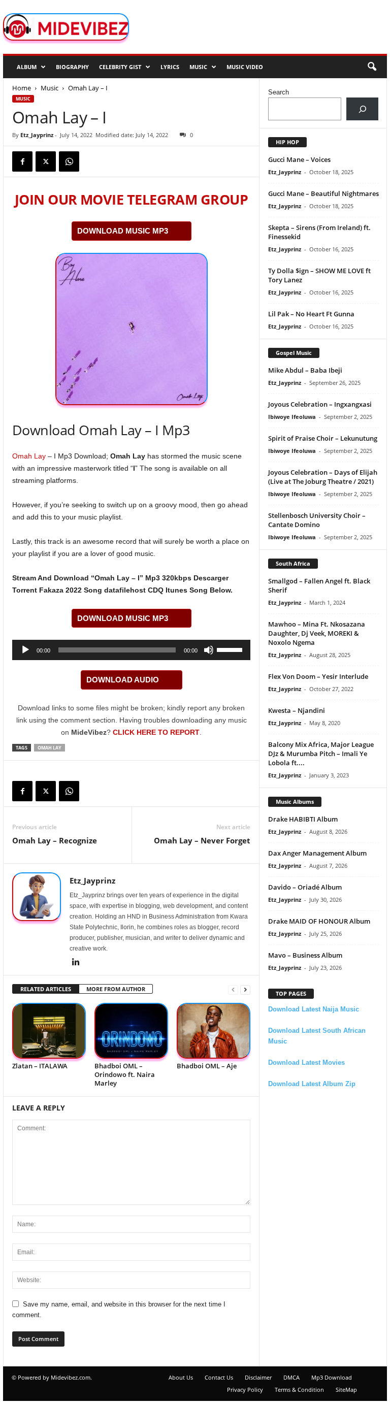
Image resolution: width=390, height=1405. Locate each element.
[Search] (362, 108)
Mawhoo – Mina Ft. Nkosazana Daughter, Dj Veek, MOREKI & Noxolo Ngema (316, 633)
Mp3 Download (331, 1377)
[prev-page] (233, 989)
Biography (72, 67)
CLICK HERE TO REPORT (156, 732)
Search (278, 92)
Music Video (244, 67)
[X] (46, 161)
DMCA (291, 1377)
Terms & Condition (299, 1389)
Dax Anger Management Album (317, 853)
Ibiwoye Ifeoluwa (292, 416)
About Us (181, 1377)
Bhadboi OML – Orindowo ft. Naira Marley (124, 1074)
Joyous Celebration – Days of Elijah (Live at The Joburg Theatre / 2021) (322, 477)
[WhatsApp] (69, 161)
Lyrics (169, 67)
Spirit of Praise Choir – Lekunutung (322, 438)
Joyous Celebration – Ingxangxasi (320, 404)
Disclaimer (258, 1377)
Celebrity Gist (120, 67)
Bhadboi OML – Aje (207, 1065)
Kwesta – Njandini (296, 710)
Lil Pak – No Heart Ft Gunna (311, 313)
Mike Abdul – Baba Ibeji (305, 370)
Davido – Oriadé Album (305, 887)
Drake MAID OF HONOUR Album (319, 921)
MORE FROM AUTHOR (115, 989)
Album (27, 67)
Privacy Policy (245, 1389)
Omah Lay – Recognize (54, 840)
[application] (131, 650)
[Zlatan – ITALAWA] (49, 1030)
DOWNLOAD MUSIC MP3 (122, 230)
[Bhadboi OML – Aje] (213, 1030)
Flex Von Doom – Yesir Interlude (318, 676)
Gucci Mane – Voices (299, 159)
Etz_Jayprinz (36, 135)
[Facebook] (22, 161)
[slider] (231, 649)
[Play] (25, 650)
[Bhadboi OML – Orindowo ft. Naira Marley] (131, 1030)
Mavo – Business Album (305, 955)
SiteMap (346, 1389)
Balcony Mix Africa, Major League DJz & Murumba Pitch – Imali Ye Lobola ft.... (321, 753)
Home (21, 87)
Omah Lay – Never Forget (202, 840)
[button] (372, 67)
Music (198, 67)
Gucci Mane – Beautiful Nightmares (323, 193)
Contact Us (219, 1377)
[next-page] (245, 989)
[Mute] (209, 650)
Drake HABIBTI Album (303, 819)
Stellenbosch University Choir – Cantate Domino (317, 520)
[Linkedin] (76, 962)
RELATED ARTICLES (45, 989)
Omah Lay (29, 456)
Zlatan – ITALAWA (40, 1065)
